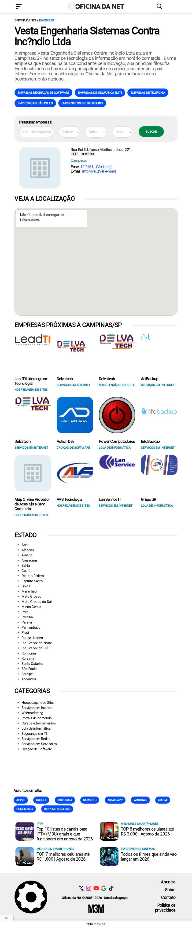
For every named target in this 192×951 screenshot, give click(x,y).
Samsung (89, 800)
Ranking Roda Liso (57, 809)
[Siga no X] (81, 888)
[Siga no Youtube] (96, 888)
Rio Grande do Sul (35, 648)
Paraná (27, 622)
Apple (20, 800)
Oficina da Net (25, 20)
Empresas (46, 20)
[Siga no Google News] (104, 888)
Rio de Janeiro (32, 638)
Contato (168, 897)
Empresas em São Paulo (35, 103)
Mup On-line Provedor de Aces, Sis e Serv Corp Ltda (32, 504)
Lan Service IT (110, 499)
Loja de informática (36, 728)
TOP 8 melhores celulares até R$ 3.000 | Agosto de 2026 (147, 831)
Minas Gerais (31, 607)
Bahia (26, 565)
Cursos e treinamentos (39, 723)
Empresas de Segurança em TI (100, 92)
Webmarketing (32, 713)
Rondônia (29, 653)
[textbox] (69, 132)
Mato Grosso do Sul (37, 602)
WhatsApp (115, 800)
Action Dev (65, 441)
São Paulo (29, 669)
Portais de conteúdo (37, 718)
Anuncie (168, 881)
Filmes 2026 (24, 809)
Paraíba (27, 617)
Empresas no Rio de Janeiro (82, 103)
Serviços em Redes (36, 739)
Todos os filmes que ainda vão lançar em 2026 (149, 857)
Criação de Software (37, 749)
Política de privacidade (165, 907)
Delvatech (65, 378)
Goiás (26, 586)
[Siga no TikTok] (111, 888)
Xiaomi (162, 800)
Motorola (65, 800)
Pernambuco (31, 627)
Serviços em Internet (37, 708)
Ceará (26, 571)
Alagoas (28, 550)
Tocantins (29, 679)
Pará (25, 612)
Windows (140, 800)
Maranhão (29, 591)
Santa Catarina (33, 664)
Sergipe (27, 674)
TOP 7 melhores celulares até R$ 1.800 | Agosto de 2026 (63, 857)
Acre (25, 545)
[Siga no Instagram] (89, 888)
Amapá (27, 555)
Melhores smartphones (140, 823)
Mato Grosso (31, 596)
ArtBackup (149, 378)
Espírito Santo (32, 581)
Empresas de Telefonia (148, 92)
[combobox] (69, 132)
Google (41, 800)
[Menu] (26, 7)
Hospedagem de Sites (38, 703)
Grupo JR (148, 499)
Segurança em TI (34, 734)
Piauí (25, 633)
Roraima (28, 658)
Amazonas (29, 560)
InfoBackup (150, 441)
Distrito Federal (33, 576)
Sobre (170, 889)
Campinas (79, 160)
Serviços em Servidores (39, 744)
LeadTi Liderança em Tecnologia (31, 381)
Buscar (151, 131)
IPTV (40, 823)
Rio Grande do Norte (37, 643)
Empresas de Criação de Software (43, 92)
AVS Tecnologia (69, 499)
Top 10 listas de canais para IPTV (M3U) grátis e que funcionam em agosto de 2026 (65, 834)
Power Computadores (117, 441)
